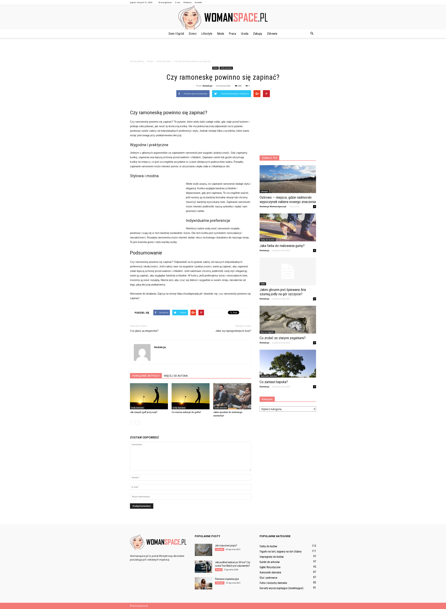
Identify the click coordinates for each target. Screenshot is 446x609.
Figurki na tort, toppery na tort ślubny (281, 551)
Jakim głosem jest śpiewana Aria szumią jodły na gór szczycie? (283, 292)
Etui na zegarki (267, 332)
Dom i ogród (176, 33)
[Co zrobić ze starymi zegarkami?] (288, 320)
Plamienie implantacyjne (227, 579)
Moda (220, 33)
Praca (232, 33)
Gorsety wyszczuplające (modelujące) (281, 588)
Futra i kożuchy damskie (273, 583)
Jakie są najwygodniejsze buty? (233, 330)
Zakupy (257, 33)
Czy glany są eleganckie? (144, 330)
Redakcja (207, 85)
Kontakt (198, 2)
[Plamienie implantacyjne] (203, 583)
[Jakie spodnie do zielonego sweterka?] (232, 396)
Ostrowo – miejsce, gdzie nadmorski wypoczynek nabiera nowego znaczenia (288, 199)
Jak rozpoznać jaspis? (226, 545)
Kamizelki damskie (269, 376)
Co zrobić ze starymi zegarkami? (283, 338)
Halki (263, 284)
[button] (312, 33)
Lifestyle (206, 33)
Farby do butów (268, 240)
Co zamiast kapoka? (274, 382)
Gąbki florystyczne (270, 567)
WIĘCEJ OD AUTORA (176, 375)
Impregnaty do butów (272, 556)
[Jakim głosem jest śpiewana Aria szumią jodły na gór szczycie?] (288, 271)
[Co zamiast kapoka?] (288, 364)
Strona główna (165, 2)
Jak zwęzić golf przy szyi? (143, 412)
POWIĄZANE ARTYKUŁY (146, 375)
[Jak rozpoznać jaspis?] (203, 550)
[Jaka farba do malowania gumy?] (288, 227)
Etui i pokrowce (268, 577)
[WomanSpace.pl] (223, 17)
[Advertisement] (223, 50)
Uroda (244, 33)
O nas (177, 2)
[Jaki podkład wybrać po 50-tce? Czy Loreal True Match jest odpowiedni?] (203, 567)
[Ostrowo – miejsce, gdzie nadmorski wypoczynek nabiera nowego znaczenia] (288, 179)
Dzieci (193, 33)
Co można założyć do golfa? (186, 412)
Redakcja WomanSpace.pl (273, 206)
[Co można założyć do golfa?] (191, 396)
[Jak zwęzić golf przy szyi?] (149, 396)
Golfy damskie (226, 68)
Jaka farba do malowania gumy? (282, 246)
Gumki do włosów (270, 562)
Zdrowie (272, 33)
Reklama (187, 2)
